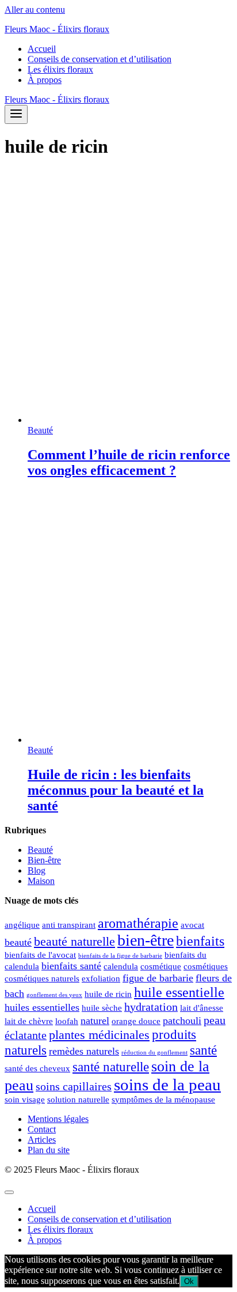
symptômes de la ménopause (163, 1099)
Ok (189, 1281)
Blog (36, 870)
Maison (41, 881)
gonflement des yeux (54, 995)
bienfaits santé (71, 966)
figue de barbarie (158, 978)
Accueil (42, 49)
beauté (18, 942)
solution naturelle (78, 1099)
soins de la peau (167, 1084)
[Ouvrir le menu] (16, 114)
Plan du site (49, 1150)
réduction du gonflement (154, 1052)
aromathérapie (138, 923)
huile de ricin (108, 994)
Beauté (40, 430)
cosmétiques (206, 966)
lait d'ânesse (201, 1008)
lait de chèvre (29, 1021)
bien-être (145, 940)
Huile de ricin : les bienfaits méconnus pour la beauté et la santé (116, 790)
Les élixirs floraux (60, 69)
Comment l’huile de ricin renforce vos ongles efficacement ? (129, 462)
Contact (42, 1129)
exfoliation (101, 978)
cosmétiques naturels (42, 978)
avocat (192, 925)
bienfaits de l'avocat (40, 954)
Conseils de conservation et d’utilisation (99, 59)
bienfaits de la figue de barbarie (120, 956)
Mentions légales (58, 1119)
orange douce (136, 1021)
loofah (66, 1021)
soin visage (25, 1099)
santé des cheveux (37, 1068)
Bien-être (44, 860)
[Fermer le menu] (9, 1192)
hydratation (151, 1006)
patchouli (182, 1020)
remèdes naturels (84, 1051)
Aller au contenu (35, 9)
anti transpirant (68, 925)
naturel (95, 1020)
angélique (22, 925)
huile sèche (102, 1008)
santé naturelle (110, 1066)
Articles (42, 1139)
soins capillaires (74, 1086)
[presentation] (130, 297)
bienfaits (200, 941)
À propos (45, 80)
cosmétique (160, 966)
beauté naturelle (74, 942)
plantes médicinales (99, 1035)
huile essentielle (179, 992)
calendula (121, 966)
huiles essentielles (42, 1007)
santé (203, 1049)
